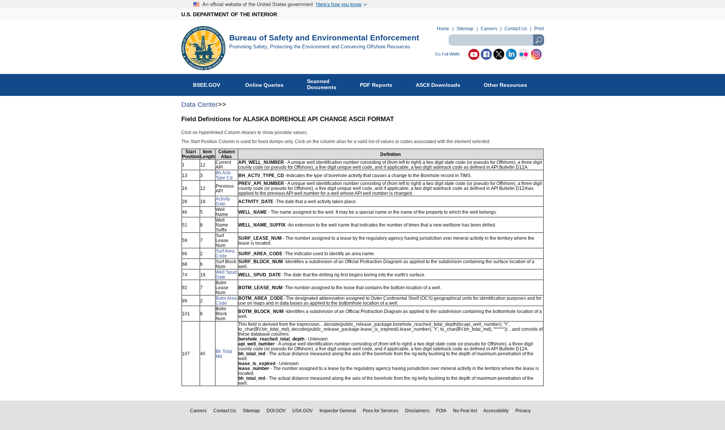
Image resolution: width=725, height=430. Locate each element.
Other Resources (505, 85)
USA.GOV (302, 410)
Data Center (199, 104)
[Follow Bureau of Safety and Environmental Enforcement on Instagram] (536, 54)
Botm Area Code (226, 300)
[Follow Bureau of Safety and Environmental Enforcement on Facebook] (486, 54)
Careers (489, 28)
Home (443, 28)
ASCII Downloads (438, 85)
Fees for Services (380, 410)
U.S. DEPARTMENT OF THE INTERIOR (229, 14)
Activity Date (223, 201)
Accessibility (496, 410)
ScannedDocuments (321, 84)
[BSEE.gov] (205, 48)
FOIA (441, 410)
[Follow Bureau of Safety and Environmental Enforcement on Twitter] (498, 54)
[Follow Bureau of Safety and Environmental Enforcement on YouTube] (474, 54)
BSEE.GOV (207, 85)
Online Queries (264, 85)
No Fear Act (465, 410)
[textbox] (496, 40)
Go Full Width (447, 54)
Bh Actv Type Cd (224, 175)
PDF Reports (376, 85)
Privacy (523, 410)
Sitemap (465, 28)
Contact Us (515, 28)
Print (539, 28)
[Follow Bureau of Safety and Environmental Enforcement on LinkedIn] (511, 54)
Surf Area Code (225, 253)
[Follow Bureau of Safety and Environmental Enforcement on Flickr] (523, 54)
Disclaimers (417, 410)
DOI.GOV (276, 410)
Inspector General (337, 410)
